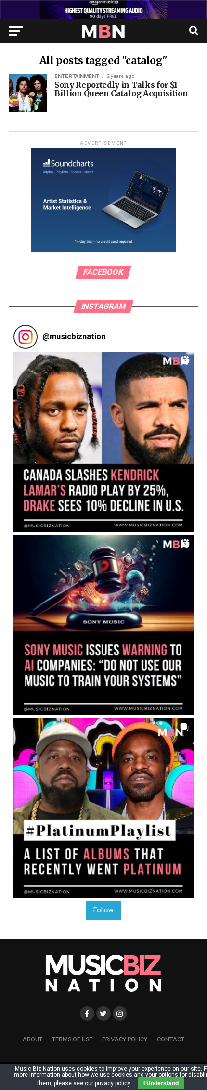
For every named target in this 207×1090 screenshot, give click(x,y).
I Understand (161, 1083)
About (32, 1039)
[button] (103, 442)
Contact (170, 1039)
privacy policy (112, 1083)
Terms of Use (72, 1039)
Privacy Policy (124, 1039)
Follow (103, 910)
